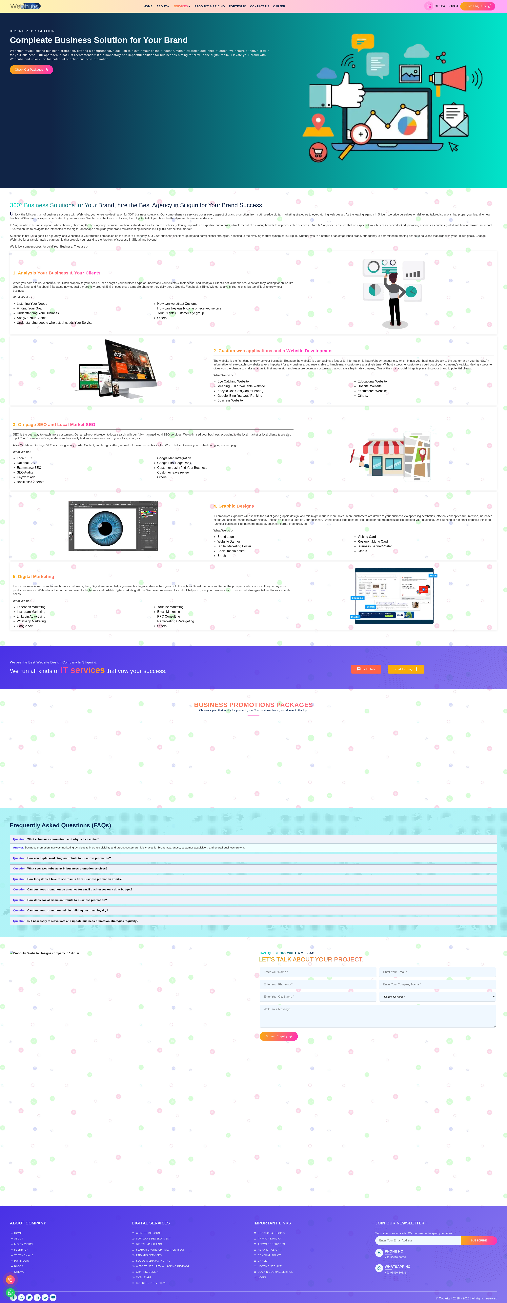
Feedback (21, 1249)
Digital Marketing (149, 1244)
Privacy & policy (270, 1238)
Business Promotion (151, 1283)
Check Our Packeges (29, 69)
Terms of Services (271, 1244)
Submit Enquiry (277, 1036)
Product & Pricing (209, 6)
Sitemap (20, 1272)
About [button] (161, 6)
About (18, 1238)
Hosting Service (270, 1266)
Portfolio (237, 6)
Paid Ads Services (149, 1255)
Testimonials (23, 1255)
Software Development (153, 1238)
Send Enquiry (403, 669)
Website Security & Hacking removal (163, 1266)
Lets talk (368, 669)
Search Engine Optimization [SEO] (160, 1249)
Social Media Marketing (153, 1260)
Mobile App (144, 1277)
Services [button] (180, 6)
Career (279, 6)
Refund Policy (268, 1249)
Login (262, 1277)
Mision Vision (23, 1244)
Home (148, 6)
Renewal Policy (269, 1255)
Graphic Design (147, 1272)
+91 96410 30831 (445, 6)
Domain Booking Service (275, 1272)
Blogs (18, 1266)
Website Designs (148, 1233)
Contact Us (259, 6)
